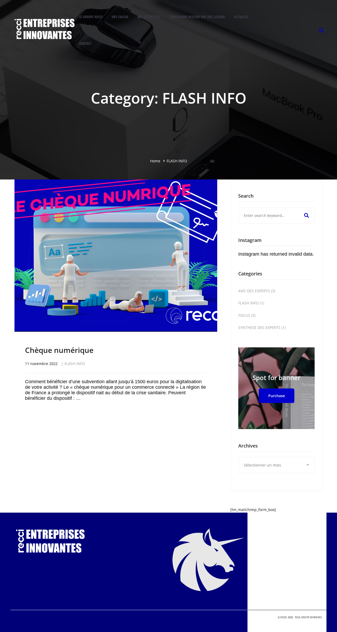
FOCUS (246, 315)
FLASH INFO (75, 363)
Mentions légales (312, 621)
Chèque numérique (59, 350)
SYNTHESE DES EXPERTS (262, 327)
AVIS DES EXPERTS (256, 290)
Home (155, 160)
